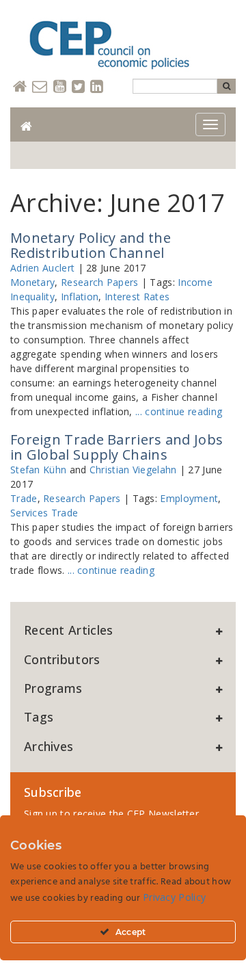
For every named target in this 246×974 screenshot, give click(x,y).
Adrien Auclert (42, 267)
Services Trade (44, 512)
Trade (24, 498)
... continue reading (178, 411)
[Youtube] (59, 87)
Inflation (80, 296)
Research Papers (100, 282)
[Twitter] (78, 87)
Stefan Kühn (38, 469)
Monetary (32, 282)
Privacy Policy (174, 897)
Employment (189, 498)
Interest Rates (137, 296)
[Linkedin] (96, 87)
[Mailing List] (39, 87)
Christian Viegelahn (133, 469)
